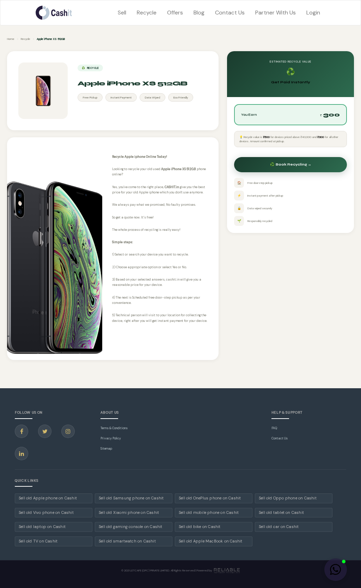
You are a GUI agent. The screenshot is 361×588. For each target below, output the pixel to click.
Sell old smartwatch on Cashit (127, 541)
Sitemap (106, 448)
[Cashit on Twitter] (44, 431)
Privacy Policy (110, 438)
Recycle (147, 12)
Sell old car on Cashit (279, 526)
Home (10, 39)
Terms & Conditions (114, 428)
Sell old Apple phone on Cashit (48, 498)
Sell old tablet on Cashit (281, 512)
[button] (335, 569)
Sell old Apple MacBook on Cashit (210, 541)
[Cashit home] (54, 12)
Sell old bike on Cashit (200, 526)
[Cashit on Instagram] (68, 431)
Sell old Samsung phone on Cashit (131, 498)
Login (313, 12)
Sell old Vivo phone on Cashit (46, 512)
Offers (175, 12)
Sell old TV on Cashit (38, 541)
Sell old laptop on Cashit (42, 526)
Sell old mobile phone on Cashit (209, 512)
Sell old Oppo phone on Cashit (288, 498)
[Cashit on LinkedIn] (21, 453)
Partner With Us (275, 12)
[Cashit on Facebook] (21, 431)
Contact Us (230, 12)
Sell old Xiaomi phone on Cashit (129, 512)
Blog (199, 12)
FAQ (274, 428)
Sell (122, 12)
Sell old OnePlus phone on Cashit (210, 498)
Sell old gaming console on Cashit (131, 526)
